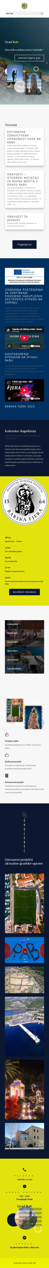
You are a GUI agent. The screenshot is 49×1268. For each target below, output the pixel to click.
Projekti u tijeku (12, 741)
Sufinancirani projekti (14, 782)
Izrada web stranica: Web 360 (24, 1263)
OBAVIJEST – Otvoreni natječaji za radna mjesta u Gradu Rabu (23, 179)
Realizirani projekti (13, 761)
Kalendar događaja (24, 592)
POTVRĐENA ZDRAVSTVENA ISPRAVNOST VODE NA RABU (24, 137)
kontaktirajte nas (29, 58)
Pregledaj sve (24, 244)
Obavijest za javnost (17, 218)
